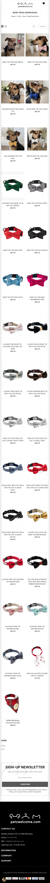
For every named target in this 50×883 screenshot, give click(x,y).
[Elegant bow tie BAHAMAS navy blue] (12, 656)
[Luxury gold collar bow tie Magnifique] (37, 515)
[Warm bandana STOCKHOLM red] (12, 703)
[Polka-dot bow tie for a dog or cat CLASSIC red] (37, 468)
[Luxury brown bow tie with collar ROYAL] (37, 374)
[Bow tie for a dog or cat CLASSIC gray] (37, 421)
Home (4, 741)
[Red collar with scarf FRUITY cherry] (37, 656)
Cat (3, 749)
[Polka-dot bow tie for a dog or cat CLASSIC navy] (12, 468)
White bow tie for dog (37, 156)
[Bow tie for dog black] (37, 233)
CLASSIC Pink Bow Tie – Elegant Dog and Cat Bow (13, 346)
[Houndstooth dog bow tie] (12, 92)
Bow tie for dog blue (13, 297)
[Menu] (3, 4)
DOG (3, 746)
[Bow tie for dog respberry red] (37, 280)
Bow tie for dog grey (37, 203)
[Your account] (46, 4)
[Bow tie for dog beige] (12, 45)
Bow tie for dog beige (13, 62)
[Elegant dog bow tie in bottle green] (12, 186)
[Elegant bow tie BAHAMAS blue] (37, 609)
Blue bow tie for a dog (37, 109)
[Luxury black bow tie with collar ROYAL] (37, 327)
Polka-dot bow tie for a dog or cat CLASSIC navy (13, 487)
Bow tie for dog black (37, 250)
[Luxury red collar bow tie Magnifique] (12, 562)
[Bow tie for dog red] (12, 233)
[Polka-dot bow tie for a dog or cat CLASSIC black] (12, 515)
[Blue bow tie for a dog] (37, 92)
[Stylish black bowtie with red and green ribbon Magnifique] (37, 562)
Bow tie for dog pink (37, 62)
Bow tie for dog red (12, 250)
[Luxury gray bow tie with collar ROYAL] (12, 374)
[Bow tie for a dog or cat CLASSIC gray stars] (12, 421)
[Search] (7, 4)
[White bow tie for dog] (37, 139)
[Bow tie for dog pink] (37, 45)
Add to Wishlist (18, 34)
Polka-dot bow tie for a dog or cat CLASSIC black (13, 534)
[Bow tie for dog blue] (12, 280)
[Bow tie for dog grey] (37, 186)
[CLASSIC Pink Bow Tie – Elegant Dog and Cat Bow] (12, 327)
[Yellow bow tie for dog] (12, 139)
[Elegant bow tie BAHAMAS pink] (12, 609)
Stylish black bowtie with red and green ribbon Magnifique (37, 581)
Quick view (18, 39)
